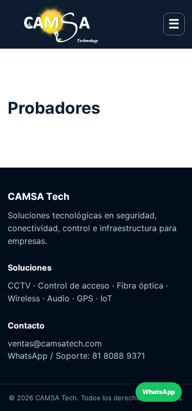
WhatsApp (159, 392)
